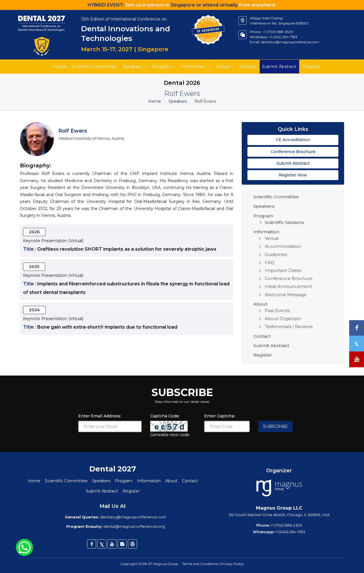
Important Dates (283, 270)
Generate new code (169, 434)
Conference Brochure (293, 151)
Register (262, 355)
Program (161, 66)
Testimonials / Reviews (289, 326)
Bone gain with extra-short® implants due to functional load (107, 327)
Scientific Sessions (284, 222)
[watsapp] (24, 547)
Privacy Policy (232, 564)
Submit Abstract (293, 163)
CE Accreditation (293, 139)
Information (193, 66)
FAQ (269, 262)
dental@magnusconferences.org (134, 526)
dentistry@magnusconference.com (290, 42)
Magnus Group (165, 564)
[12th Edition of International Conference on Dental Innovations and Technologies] (42, 13)
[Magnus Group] (279, 488)
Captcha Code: (165, 416)
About (222, 66)
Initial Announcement (288, 286)
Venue (272, 238)
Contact (248, 66)
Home (59, 66)
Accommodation (283, 246)
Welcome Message (286, 294)
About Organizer (283, 318)
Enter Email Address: (99, 416)
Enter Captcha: (219, 416)
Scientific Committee (94, 66)
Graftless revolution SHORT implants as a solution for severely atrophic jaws (126, 249)
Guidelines (276, 254)
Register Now (293, 175)
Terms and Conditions (200, 564)
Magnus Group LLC (279, 508)
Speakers (132, 66)
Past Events (277, 310)
